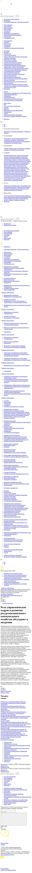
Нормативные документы (11, 266)
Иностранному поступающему (12, 35)
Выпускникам (8, 485)
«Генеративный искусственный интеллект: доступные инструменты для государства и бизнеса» (16, 381)
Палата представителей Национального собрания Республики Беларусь (15, 577)
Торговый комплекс (9, 97)
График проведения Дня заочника (13, 441)
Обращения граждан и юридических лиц (15, 81)
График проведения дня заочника (13, 462)
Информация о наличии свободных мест (15, 436)
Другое (6, 113)
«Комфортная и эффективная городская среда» (17, 385)
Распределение (8, 426)
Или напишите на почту (7, 854)
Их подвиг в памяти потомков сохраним (15, 116)
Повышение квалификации (11, 33)
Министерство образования (11, 582)
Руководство (7, 53)
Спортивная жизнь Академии (12, 71)
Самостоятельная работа (11, 469)
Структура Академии (10, 55)
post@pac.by (4, 765)
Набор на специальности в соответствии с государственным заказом (16, 324)
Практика (6, 425)
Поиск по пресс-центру (20, 221)
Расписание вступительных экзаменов (15, 347)
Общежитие (7, 282)
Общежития (7, 96)
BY (5, 829)
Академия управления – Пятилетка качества (16, 22)
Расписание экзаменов (10, 479)
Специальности (8, 313)
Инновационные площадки (11, 72)
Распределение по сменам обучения (14, 410)
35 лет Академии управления (12, 106)
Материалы (7, 20)
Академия (7, 51)
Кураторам (7, 89)
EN (2, 829)
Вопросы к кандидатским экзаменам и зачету (16, 483)
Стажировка (7, 36)
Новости (6, 109)
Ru (3, 124)
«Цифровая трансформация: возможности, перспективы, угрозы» (16, 377)
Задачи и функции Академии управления (15, 56)
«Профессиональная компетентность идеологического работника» (14, 391)
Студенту (6, 42)
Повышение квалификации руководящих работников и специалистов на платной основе (17, 359)
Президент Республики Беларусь (13, 573)
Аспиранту (7, 32)
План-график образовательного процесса (15, 438)
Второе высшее (8, 27)
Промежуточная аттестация (11, 435)
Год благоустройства (10, 776)
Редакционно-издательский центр (13, 99)
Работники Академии (10, 59)
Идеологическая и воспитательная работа (15, 78)
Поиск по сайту (7, 221)
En (4, 124)
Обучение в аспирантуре (11, 488)
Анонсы (6, 107)
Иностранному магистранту (12, 318)
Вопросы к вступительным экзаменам (14, 346)
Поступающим (8, 25)
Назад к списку (5, 692)
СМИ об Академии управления (13, 115)
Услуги (6, 91)
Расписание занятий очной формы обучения (16, 415)
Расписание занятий (9, 445)
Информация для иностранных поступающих (17, 365)
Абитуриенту (7, 26)
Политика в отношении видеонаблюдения (16, 800)
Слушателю (7, 30)
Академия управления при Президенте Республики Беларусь (11, 594)
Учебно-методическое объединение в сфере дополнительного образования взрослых (16, 69)
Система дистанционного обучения (14, 48)
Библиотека (7, 792)
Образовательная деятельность (12, 64)
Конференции (8, 112)
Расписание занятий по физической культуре (16, 412)
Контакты (6, 119)
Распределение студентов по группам (14, 416)
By (4, 126)
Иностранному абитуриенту (12, 281)
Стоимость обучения (10, 278)
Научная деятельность (10, 75)
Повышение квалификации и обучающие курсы (17, 93)
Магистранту (7, 29)
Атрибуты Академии (10, 58)
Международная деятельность (12, 77)
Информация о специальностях (12, 296)
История (6, 52)
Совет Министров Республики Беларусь (15, 575)
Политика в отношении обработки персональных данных (13, 794)
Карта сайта (7, 804)
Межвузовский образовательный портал (15, 801)
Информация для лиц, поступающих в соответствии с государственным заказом (15, 301)
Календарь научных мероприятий (13, 110)
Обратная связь (5, 767)
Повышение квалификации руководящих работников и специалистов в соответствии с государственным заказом (16, 354)
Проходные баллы (9, 279)
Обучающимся (8, 40)
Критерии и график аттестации (12, 482)
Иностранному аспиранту (11, 341)
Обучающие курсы (9, 38)
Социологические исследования (13, 100)
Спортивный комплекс (10, 94)
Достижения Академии (10, 61)
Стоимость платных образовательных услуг (16, 439)
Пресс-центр (7, 103)
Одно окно (7, 791)
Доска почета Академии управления (14, 74)
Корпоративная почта (10, 802)
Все (5, 104)
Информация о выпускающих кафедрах (15, 452)
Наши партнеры (8, 83)
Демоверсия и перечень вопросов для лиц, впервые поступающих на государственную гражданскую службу (16, 86)
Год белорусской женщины (11, 230)
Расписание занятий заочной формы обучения (17, 413)
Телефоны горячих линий (11, 288)
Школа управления (9, 289)
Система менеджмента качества (13, 62)
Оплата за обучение (9, 418)
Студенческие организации (11, 432)
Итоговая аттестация (10, 421)
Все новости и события (7, 739)
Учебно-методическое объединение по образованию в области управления (15, 66)
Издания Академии (9, 80)
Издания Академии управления (13, 788)
